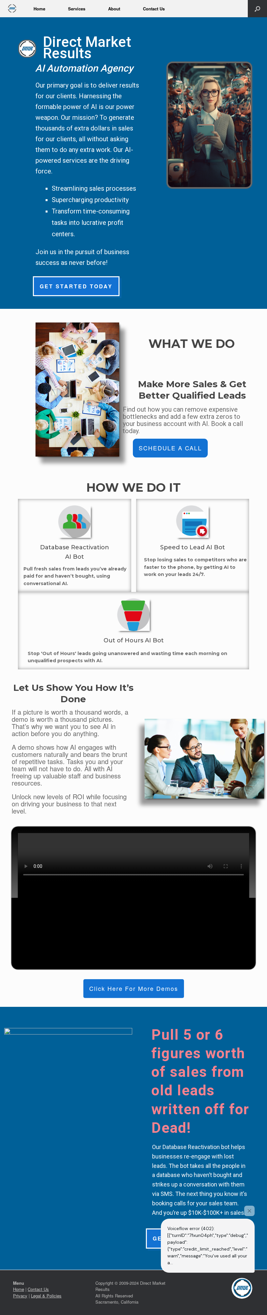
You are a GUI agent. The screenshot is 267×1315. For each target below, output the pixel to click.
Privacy (20, 1296)
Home (39, 9)
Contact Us (154, 9)
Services (76, 9)
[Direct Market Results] (12, 8)
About (114, 9)
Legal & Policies (46, 1296)
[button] (257, 8)
